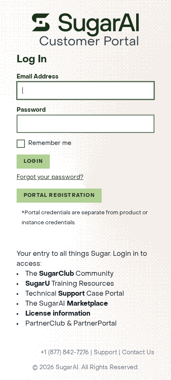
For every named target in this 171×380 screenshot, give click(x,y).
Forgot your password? (50, 177)
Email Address (38, 77)
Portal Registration (59, 195)
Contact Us (138, 352)
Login (33, 161)
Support (105, 352)
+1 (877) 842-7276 (65, 352)
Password (31, 110)
